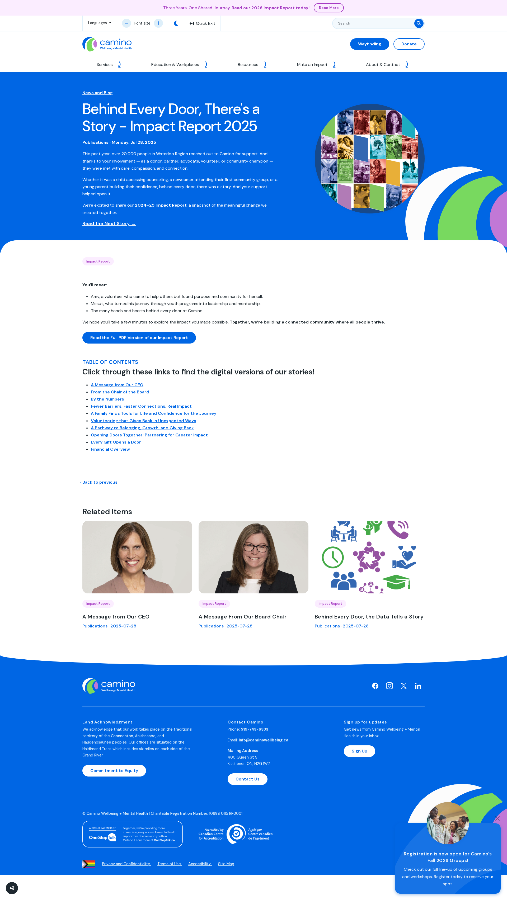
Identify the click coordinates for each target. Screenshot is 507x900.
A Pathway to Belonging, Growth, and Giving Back (142, 428)
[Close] (497, 818)
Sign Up (359, 751)
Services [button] (105, 64)
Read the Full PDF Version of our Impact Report (139, 337)
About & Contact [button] (383, 64)
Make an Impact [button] (312, 64)
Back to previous (100, 482)
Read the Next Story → (109, 223)
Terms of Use (169, 863)
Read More (329, 7)
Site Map (226, 863)
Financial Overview (110, 449)
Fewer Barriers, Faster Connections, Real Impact (141, 406)
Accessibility (200, 863)
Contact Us (248, 779)
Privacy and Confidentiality (126, 863)
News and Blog (97, 93)
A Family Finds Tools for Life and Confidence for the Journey (153, 413)
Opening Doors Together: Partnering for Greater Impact (149, 435)
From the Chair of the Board (120, 392)
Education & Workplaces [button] (175, 64)
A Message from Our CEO (117, 385)
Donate (409, 44)
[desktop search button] (419, 23)
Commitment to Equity (114, 770)
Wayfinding (369, 44)
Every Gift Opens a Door (116, 442)
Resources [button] (248, 64)
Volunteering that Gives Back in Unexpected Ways (143, 420)
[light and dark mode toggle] (176, 23)
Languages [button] (98, 23)
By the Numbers (107, 399)
